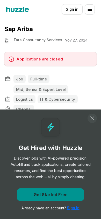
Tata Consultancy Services (37, 40)
